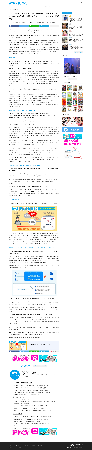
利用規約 (19, 447)
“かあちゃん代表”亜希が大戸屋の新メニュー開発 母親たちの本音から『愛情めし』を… (32, 388)
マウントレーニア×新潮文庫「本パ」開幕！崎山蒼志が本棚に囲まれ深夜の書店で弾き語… (32, 385)
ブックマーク (44, 25)
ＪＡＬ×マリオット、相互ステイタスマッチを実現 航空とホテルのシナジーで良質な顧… (32, 392)
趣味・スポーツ (55, 6)
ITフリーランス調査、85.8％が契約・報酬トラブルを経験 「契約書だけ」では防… (31, 390)
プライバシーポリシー (26, 445)
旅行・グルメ (34, 6)
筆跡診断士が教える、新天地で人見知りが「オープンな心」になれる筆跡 (29, 408)
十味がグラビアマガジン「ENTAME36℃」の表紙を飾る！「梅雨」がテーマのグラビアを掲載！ (33, 410)
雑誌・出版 (12, 6)
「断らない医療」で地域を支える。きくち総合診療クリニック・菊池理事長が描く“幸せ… (32, 416)
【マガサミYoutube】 (28, 376)
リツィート (24, 25)
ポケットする (55, 25)
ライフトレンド (26, 6)
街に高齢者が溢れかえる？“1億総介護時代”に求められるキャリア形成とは (29, 406)
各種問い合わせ (12, 447)
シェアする (14, 25)
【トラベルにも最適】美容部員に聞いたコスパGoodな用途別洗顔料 (28, 399)
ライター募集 (39, 445)
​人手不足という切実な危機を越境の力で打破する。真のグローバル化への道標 (30, 417)
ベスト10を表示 (79, 52)
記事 (67, 13)
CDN (27, 22)
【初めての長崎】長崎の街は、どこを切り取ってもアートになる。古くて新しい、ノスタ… (32, 387)
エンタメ (19, 6)
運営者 (33, 445)
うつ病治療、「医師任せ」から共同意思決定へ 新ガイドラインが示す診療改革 (30, 425)
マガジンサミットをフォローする (40, 365)
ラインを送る (34, 25)
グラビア (41, 6)
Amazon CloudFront (37, 22)
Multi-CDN (31, 22)
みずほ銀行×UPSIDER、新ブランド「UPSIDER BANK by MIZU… (27, 394)
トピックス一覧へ (73, 79)
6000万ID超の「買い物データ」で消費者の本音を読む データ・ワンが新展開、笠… (31, 419)
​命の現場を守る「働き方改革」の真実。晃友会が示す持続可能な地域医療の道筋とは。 (32, 423)
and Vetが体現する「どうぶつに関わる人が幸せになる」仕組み (27, 421)
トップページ (11, 9)
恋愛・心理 (47, 6)
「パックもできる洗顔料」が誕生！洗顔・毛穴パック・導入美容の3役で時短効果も (31, 405)
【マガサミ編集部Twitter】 (40, 374)
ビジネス (62, 6)
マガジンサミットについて (14, 445)
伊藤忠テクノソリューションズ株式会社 (48, 22)
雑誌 (78, 13)
